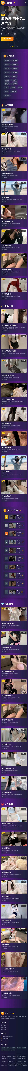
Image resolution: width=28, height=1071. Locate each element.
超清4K (14, 76)
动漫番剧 (15, 84)
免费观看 (7, 76)
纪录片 (6, 88)
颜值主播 (13, 91)
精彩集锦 (7, 95)
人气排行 (7, 72)
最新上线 (15, 64)
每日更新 (15, 72)
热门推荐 (15, 60)
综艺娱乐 (7, 84)
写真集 (6, 91)
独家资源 (15, 68)
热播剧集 (7, 80)
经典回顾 (7, 68)
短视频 (13, 88)
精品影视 (7, 60)
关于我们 (3, 1025)
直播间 (20, 88)
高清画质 (7, 64)
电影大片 (15, 80)
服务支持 (3, 1027)
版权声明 (3, 1029)
